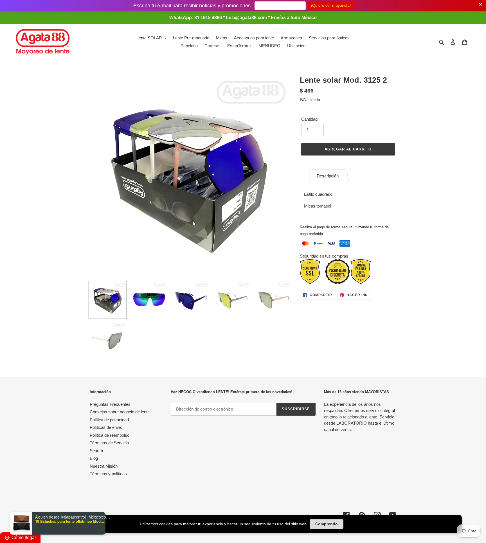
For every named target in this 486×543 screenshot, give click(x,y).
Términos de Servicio (109, 442)
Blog (94, 458)
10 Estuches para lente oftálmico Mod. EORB (70, 521)
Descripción (328, 176)
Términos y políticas (108, 473)
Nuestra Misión (104, 466)
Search (96, 450)
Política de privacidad (109, 419)
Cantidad (309, 119)
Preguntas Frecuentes (110, 404)
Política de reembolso (109, 435)
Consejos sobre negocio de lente (120, 411)
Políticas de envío (106, 427)
